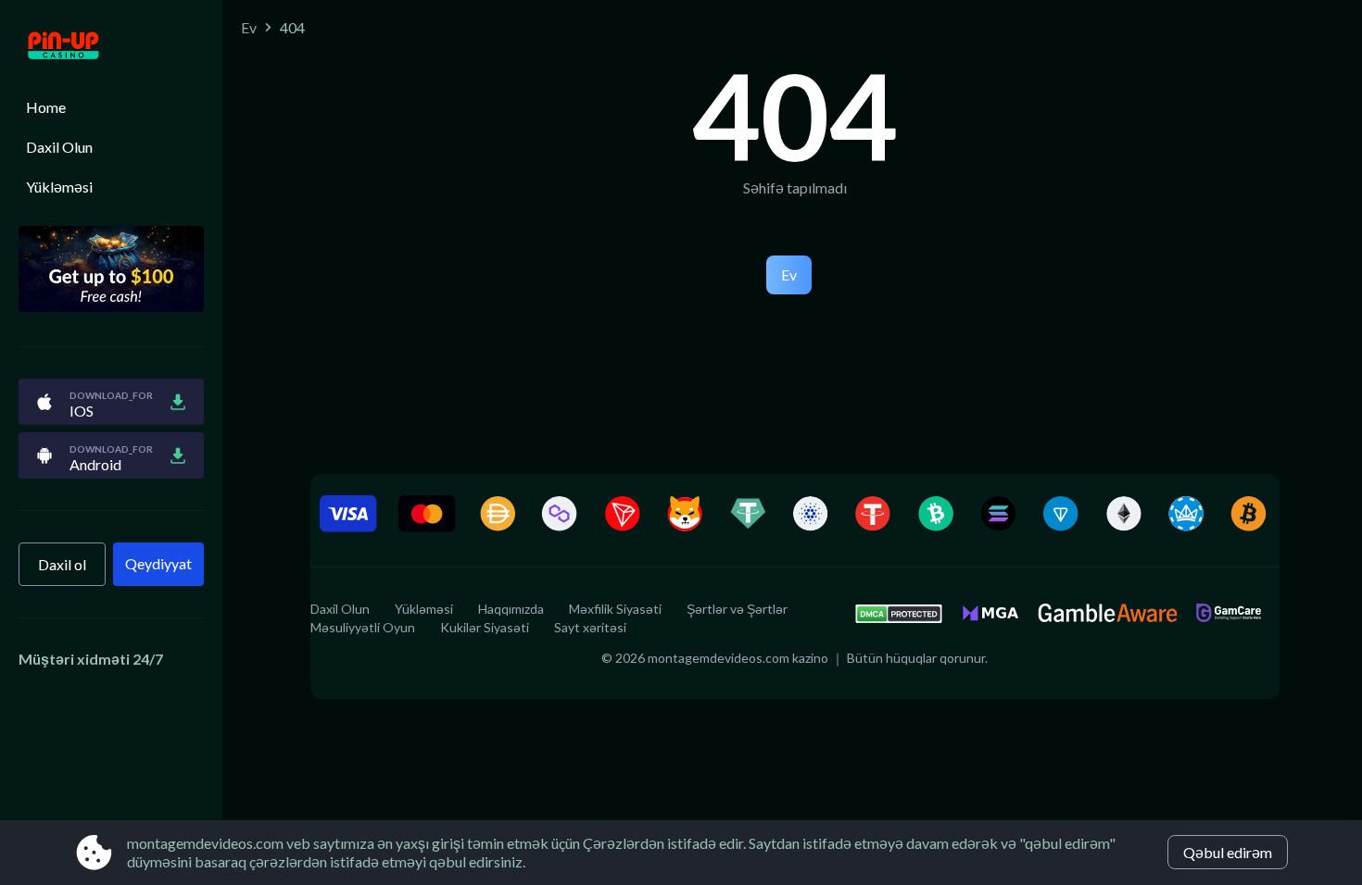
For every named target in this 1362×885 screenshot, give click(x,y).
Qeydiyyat (158, 563)
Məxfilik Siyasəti (615, 609)
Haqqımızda (511, 609)
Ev (249, 27)
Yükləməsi (59, 186)
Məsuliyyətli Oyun (362, 627)
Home (46, 107)
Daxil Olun (59, 147)
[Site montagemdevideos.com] (111, 47)
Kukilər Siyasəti (484, 627)
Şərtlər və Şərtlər (737, 609)
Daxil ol (62, 564)
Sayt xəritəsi (590, 627)
